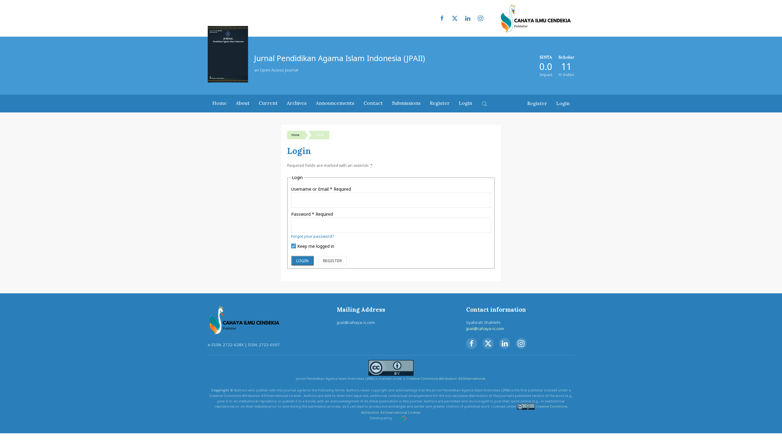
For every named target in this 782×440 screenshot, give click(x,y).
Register (440, 103)
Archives (297, 103)
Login (465, 103)
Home (219, 103)
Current (268, 103)
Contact (373, 103)
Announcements (335, 103)
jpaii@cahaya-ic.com (485, 328)
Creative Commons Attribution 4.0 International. (446, 378)
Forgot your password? (312, 236)
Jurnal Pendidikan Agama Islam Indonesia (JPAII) (339, 58)
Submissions (406, 103)
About (243, 103)
